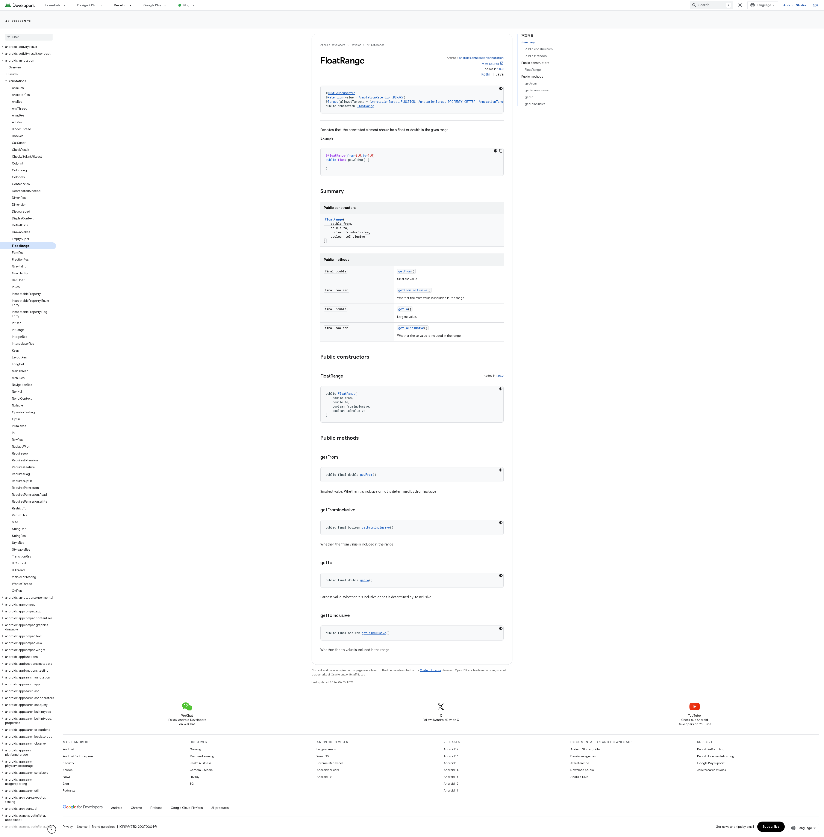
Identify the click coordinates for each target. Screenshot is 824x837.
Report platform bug (710, 749)
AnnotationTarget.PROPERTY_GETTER (446, 102)
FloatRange (365, 106)
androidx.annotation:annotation (481, 58)
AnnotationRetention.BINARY (381, 97)
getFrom (404, 271)
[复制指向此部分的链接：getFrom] (342, 457)
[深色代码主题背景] (500, 88)
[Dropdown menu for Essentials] (66, 5)
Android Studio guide (585, 749)
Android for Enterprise (78, 756)
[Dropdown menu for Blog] (195, 5)
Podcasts (69, 790)
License (82, 826)
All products (220, 808)
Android (68, 749)
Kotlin (485, 74)
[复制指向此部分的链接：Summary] (348, 191)
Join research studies (711, 770)
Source (68, 770)
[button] (28, 46)
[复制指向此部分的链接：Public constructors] (373, 357)
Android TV (324, 777)
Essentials (53, 5)
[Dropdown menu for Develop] (132, 5)
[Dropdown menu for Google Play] (167, 5)
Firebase (156, 808)
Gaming (195, 749)
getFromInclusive (412, 290)
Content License (430, 670)
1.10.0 (500, 376)
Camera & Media (201, 770)
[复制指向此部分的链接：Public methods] (363, 438)
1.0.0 (500, 69)
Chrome (136, 808)
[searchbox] (29, 37)
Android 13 (451, 777)
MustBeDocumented (341, 93)
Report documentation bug (715, 756)
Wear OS (323, 756)
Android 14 (451, 770)
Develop (120, 5)
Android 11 (451, 790)
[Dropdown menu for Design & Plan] (103, 5)
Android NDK (579, 777)
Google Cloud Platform (187, 808)
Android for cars (328, 770)
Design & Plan (87, 5)
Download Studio (582, 770)
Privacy (194, 777)
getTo (403, 309)
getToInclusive (411, 328)
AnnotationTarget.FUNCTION (393, 102)
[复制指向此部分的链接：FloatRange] (347, 376)
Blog (186, 5)
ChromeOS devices (330, 763)
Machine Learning (202, 756)
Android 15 (451, 763)
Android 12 (451, 784)
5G (192, 784)
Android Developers (332, 45)
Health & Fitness (200, 763)
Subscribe (771, 827)
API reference (18, 21)
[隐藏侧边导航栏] (51, 829)
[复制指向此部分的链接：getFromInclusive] (359, 510)
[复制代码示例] (500, 150)
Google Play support (710, 763)
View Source (490, 64)
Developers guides (582, 756)
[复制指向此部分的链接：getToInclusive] (354, 615)
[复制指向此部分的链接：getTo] (336, 563)
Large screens (326, 749)
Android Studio (794, 5)
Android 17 (451, 749)
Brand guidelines (103, 826)
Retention (335, 97)
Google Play (152, 5)
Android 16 (451, 756)
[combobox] (711, 5)
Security (68, 763)
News (66, 777)
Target (333, 102)
